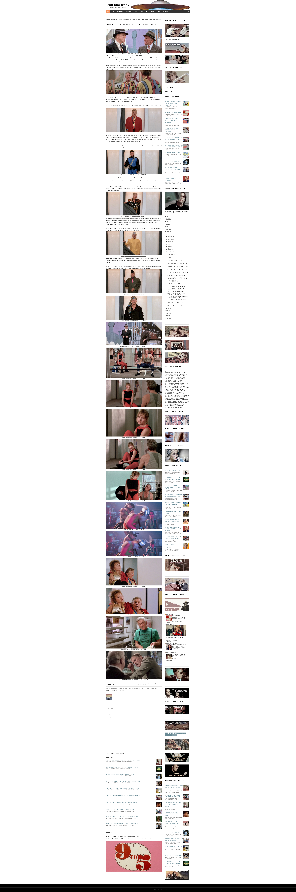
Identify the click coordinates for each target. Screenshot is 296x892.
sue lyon (175, 735)
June (169, 244)
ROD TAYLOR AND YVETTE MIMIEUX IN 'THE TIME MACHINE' (178, 273)
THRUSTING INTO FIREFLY (174, 283)
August (169, 241)
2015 (167, 310)
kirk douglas (116, 20)
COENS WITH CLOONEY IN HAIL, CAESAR (178, 301)
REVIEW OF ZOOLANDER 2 (174, 290)
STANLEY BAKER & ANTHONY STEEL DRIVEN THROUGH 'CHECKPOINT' (172, 129)
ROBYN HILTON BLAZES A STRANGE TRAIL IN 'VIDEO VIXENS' (121, 802)
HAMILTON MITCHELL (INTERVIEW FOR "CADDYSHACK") (120, 809)
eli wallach (111, 20)
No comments (128, 19)
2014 (167, 312)
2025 (167, 218)
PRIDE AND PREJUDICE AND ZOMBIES (177, 299)
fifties (166, 733)
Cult (147, 11)
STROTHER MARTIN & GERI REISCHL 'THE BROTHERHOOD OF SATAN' (173, 487)
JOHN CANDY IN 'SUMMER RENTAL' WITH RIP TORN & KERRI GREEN (123, 795)
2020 (167, 226)
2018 (167, 229)
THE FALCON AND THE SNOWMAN (176, 286)
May (169, 246)
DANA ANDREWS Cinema (172, 652)
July (169, 243)
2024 (167, 219)
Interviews (129, 11)
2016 (167, 233)
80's (136, 11)
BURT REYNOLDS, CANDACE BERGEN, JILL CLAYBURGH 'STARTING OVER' (172, 823)
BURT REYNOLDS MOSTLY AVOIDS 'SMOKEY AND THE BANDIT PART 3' (174, 787)
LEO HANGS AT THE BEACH (175, 262)
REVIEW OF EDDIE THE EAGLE (172, 152)
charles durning (145, 19)
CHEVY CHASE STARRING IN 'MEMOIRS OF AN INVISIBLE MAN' (178, 297)
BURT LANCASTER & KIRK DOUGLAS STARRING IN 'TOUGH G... (177, 276)
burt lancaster (139, 19)
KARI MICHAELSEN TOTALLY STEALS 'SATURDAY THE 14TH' (121, 774)
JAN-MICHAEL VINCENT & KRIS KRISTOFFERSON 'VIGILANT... (176, 259)
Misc (158, 11)
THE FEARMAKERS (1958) (178, 654)
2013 (167, 313)
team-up (121, 20)
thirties (183, 733)
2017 (167, 231)
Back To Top (160, 889)
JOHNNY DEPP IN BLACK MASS (173, 470)
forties (175, 733)
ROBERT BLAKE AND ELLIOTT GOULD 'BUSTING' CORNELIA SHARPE (123, 781)
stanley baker (168, 735)
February (170, 251)
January (169, 308)
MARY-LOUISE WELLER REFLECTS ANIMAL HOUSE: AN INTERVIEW (122, 788)
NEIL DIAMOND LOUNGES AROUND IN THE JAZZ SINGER (177, 270)
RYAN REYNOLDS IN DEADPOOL (176, 291)
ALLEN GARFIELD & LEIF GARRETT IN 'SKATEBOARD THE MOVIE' (122, 767)
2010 (167, 318)
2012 (167, 315)
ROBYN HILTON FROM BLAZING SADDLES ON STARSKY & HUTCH (122, 816)
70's (141, 11)
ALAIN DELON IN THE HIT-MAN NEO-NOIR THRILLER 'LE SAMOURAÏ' (173, 120)
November (170, 236)
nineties (171, 733)
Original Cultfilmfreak (171, 643)
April (169, 248)
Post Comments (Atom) (118, 753)
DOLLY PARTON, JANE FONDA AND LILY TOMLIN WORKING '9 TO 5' (123, 836)
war (179, 733)
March (169, 249)
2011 (167, 317)
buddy (134, 19)
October (170, 238)
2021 (167, 224)
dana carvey (158, 19)
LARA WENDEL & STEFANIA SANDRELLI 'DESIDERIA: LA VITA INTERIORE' (173, 178)
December (170, 234)
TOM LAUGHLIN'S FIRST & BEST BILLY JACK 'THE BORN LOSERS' (122, 823)
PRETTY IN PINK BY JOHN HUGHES (176, 288)
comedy (150, 19)
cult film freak (118, 5)
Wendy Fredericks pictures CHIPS (174, 637)
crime (154, 19)
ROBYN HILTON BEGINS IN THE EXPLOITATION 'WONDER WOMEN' (123, 760)
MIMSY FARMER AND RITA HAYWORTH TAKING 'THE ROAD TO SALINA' (173, 546)
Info (113, 11)
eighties (107, 20)
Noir (152, 11)
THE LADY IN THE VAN (173, 281)
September (170, 239)
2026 (167, 216)
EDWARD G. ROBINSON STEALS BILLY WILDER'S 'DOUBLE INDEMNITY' (173, 103)
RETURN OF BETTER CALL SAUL (176, 285)
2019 (167, 228)
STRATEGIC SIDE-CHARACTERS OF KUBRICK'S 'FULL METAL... (177, 294)
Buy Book (165, 11)
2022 (167, 223)
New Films (120, 11)
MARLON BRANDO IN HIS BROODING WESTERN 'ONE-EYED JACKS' (173, 169)
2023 (167, 221)
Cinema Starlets (170, 624)
